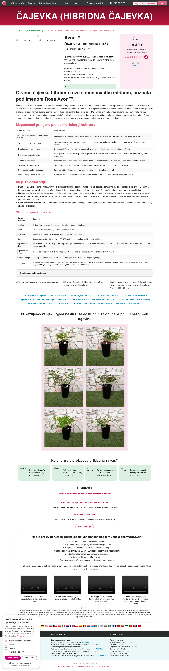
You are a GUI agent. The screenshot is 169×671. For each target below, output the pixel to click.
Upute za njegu (84, 526)
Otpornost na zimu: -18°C (108, 295)
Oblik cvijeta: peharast (81, 295)
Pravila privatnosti (64, 666)
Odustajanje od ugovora (103, 666)
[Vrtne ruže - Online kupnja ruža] (162, 3)
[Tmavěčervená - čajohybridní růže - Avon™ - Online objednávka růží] (55, 625)
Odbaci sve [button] (29, 658)
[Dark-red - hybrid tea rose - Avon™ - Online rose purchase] (46, 625)
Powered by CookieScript (21, 666)
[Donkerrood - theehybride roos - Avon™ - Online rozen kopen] (88, 625)
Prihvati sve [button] (13, 658)
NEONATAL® (101, 655)
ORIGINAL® (85, 642)
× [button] (37, 617)
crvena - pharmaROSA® (136, 295)
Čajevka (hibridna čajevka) (33, 30)
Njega (66, 3)
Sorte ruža (31, 3)
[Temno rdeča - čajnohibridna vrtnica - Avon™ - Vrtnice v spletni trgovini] (50, 625)
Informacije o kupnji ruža (84, 514)
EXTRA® (96, 644)
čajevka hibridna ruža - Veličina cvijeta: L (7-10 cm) (43, 299)
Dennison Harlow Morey (127, 303)
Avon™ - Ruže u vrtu (59, 303)
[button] (21, 663)
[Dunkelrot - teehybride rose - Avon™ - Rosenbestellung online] (42, 625)
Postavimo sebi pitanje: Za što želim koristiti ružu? (84, 502)
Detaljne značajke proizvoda (33, 273)
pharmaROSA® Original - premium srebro (92, 303)
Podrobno (20, 636)
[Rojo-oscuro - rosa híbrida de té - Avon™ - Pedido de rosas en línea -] (80, 625)
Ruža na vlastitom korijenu (48, 3)
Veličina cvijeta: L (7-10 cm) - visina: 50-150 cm (92, 299)
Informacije (76, 3)
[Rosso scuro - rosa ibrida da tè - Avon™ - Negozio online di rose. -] (63, 625)
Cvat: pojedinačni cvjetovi (34, 295)
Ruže (19, 30)
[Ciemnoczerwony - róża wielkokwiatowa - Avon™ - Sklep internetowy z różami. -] (76, 625)
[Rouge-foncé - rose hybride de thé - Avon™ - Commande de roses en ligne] (71, 625)
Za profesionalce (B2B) (95, 3)
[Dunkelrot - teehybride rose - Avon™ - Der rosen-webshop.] (59, 625)
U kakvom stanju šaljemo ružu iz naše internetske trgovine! (84, 493)
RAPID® (95, 651)
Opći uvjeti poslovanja (82, 666)
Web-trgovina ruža (17, 3)
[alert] (21, 642)
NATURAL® (99, 649)
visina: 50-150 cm (59, 295)
